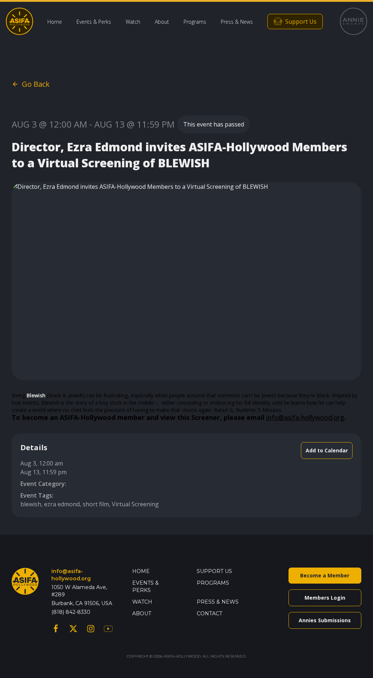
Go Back (36, 84)
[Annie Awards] (353, 21)
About (162, 21)
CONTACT (209, 613)
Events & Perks (93, 21)
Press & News (237, 21)
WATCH (142, 602)
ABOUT (141, 613)
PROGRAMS (213, 583)
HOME (141, 571)
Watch (133, 21)
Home (54, 21)
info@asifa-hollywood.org (305, 417)
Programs (195, 21)
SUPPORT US (214, 571)
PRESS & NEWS (218, 602)
